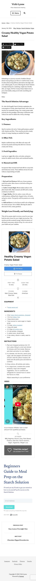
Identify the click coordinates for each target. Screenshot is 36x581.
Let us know (17, 451)
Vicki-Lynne (18, 4)
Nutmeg (21, 576)
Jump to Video (20, 44)
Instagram (7, 561)
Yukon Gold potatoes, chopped (20, 315)
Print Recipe (7, 47)
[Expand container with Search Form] (24, 13)
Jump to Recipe (8, 44)
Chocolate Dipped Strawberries (18, 540)
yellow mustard (17, 325)
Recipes (19, 28)
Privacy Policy (18, 564)
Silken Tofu (16, 317)
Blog (8, 23)
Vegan (32, 28)
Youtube (29, 561)
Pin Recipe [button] (19, 274)
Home (3, 23)
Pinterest (22, 561)
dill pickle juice (17, 329)
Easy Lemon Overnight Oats (18, 529)
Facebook (14, 561)
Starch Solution (25, 28)
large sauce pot (13, 307)
